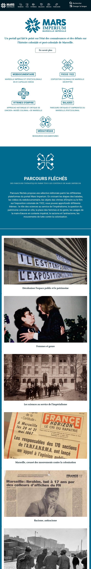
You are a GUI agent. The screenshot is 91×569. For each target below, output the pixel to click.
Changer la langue (80, 6)
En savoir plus (45, 50)
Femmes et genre (45, 346)
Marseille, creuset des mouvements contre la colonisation (45, 462)
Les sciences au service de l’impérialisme (45, 404)
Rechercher (77, 3)
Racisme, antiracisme (45, 520)
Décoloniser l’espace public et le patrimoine (45, 288)
